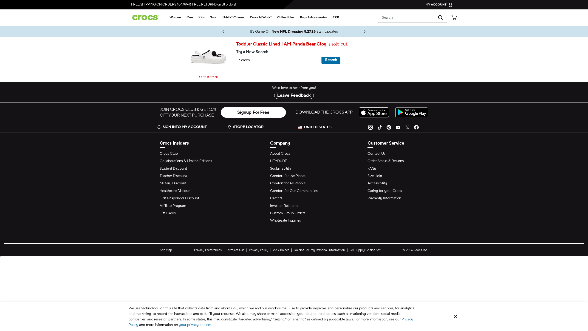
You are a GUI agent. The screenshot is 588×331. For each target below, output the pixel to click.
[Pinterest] (389, 127)
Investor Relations (284, 205)
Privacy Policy (259, 250)
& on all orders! (183, 4)
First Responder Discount (179, 198)
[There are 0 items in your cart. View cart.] (454, 17)
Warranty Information (384, 198)
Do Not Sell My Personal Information (319, 250)
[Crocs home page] (148, 17)
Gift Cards (168, 213)
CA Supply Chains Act (365, 250)
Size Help (375, 176)
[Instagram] (370, 127)
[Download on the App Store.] (375, 112)
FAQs (372, 168)
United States (317, 127)
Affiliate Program (173, 205)
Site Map (166, 250)
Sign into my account (185, 127)
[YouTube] (398, 127)
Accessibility (377, 183)
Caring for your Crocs (385, 190)
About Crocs (280, 153)
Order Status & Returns (386, 161)
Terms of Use (235, 250)
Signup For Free (253, 112)
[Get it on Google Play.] (411, 112)
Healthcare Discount (176, 190)
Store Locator (248, 127)
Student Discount (173, 168)
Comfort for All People (287, 183)
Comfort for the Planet (288, 176)
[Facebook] (416, 127)
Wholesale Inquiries (285, 220)
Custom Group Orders (287, 213)
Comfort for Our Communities (294, 190)
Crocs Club (169, 153)
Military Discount (173, 183)
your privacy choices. (195, 324)
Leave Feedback (294, 95)
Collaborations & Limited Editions (186, 161)
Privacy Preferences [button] (208, 250)
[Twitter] (407, 127)
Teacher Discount (173, 176)
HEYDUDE (278, 161)
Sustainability (280, 168)
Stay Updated (258, 31)
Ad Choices (281, 250)
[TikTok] (379, 127)
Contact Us (376, 153)
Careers (276, 198)
